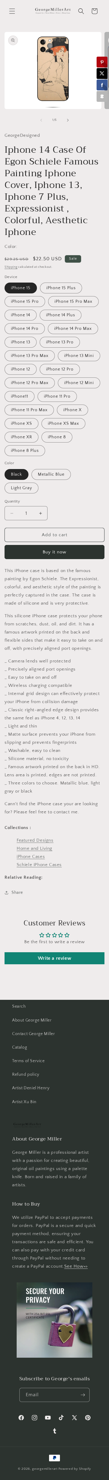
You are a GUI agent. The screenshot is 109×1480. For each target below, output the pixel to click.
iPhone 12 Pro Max (29, 382)
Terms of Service (28, 1061)
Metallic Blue (51, 474)
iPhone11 (19, 396)
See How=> (76, 1266)
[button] (12, 11)
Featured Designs (35, 840)
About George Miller (31, 1020)
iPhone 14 (20, 315)
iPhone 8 (57, 437)
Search (19, 1006)
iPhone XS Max (63, 423)
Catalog (19, 1047)
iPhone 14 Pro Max (73, 328)
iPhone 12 (20, 369)
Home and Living (34, 848)
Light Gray (21, 488)
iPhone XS (21, 423)
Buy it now (54, 552)
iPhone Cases (31, 856)
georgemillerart (45, 1469)
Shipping (11, 267)
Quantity (12, 501)
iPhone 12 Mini (79, 382)
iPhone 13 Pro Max (29, 355)
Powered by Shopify (74, 1469)
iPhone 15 (21, 288)
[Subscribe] (82, 1395)
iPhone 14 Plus (60, 315)
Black (16, 474)
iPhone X (72, 410)
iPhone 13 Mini (79, 355)
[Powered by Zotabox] (102, 96)
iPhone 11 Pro (57, 396)
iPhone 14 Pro (24, 328)
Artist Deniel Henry (30, 1088)
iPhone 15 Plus (61, 288)
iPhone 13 (20, 342)
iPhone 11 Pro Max (29, 410)
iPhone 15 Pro (25, 301)
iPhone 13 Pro (60, 342)
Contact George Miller (33, 1033)
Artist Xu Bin (24, 1102)
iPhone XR (21, 437)
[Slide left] (41, 120)
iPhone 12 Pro (60, 369)
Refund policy (25, 1074)
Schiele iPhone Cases (39, 864)
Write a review (54, 958)
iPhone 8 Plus (25, 450)
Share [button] (17, 892)
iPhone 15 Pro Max (73, 301)
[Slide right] (67, 120)
